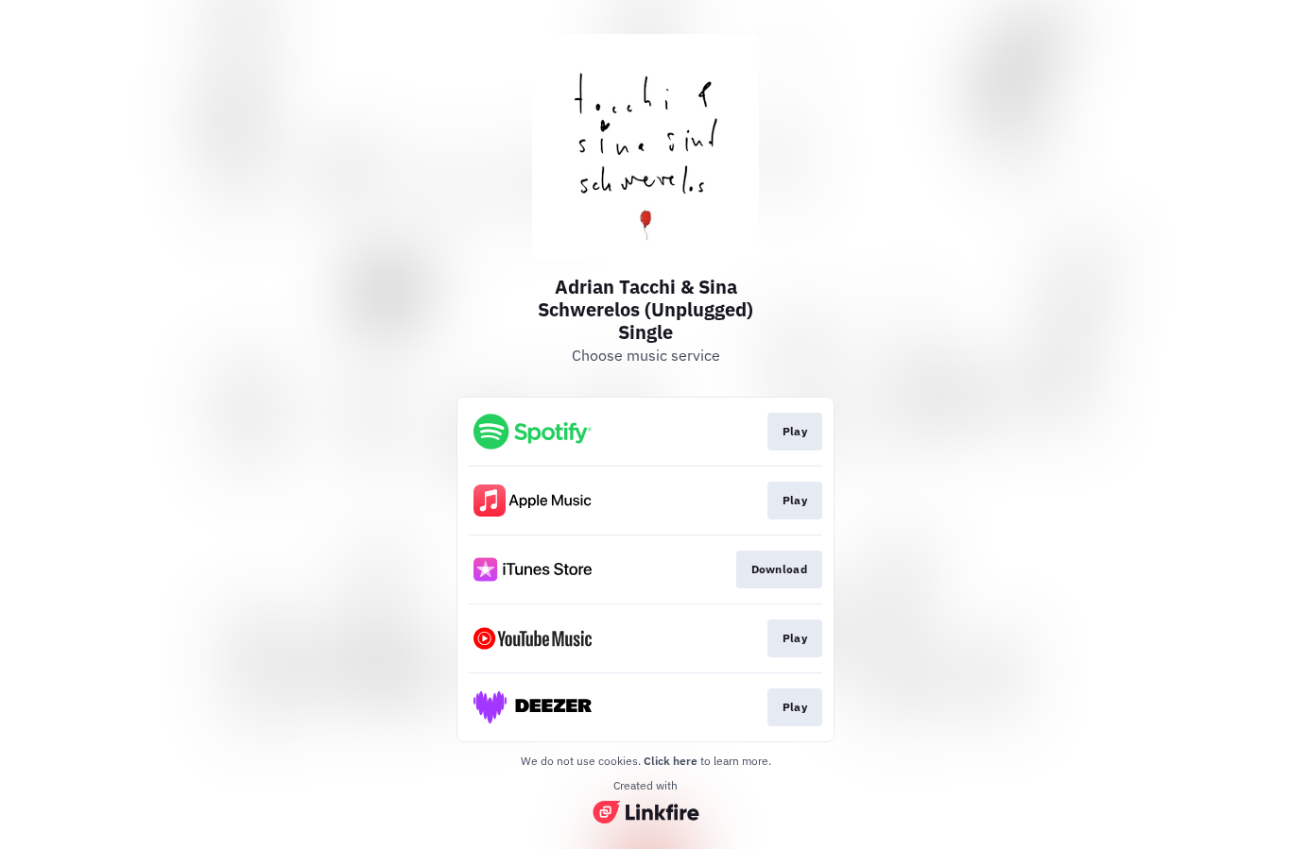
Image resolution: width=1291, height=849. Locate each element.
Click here (670, 761)
